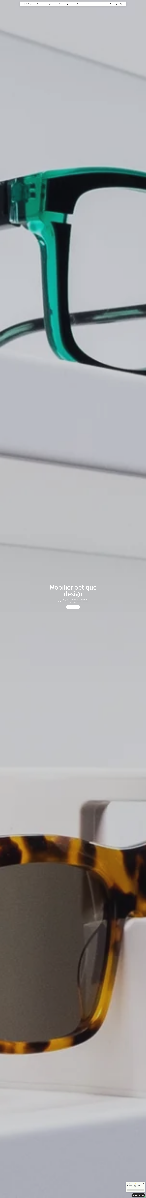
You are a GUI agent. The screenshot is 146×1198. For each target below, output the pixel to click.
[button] (116, 4)
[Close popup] (143, 1183)
